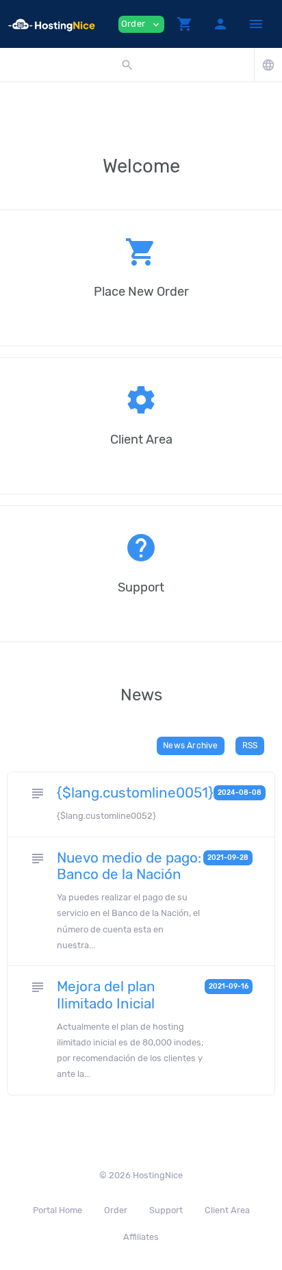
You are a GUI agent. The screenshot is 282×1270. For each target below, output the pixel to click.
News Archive (190, 745)
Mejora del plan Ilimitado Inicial (106, 994)
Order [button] (141, 24)
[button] (185, 24)
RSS (250, 745)
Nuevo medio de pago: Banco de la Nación (129, 866)
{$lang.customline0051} (135, 793)
